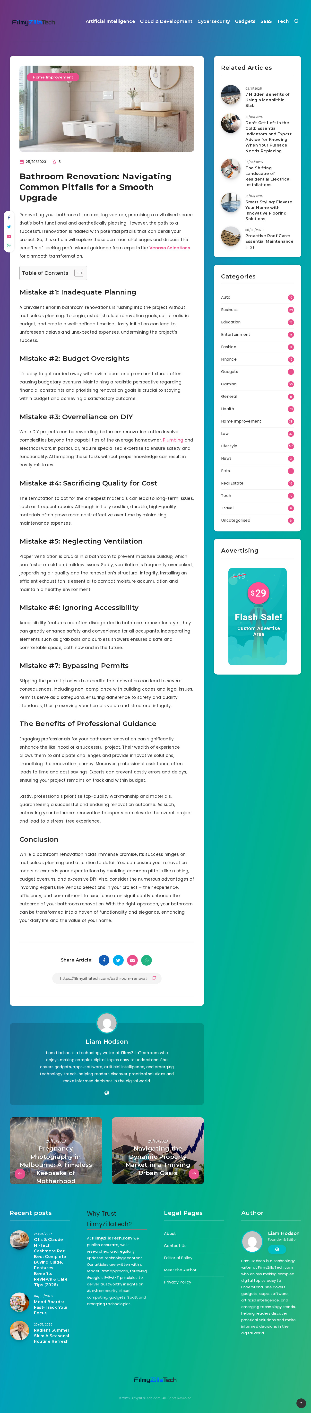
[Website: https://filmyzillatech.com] (106, 1093)
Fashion (228, 347)
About (170, 1233)
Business (229, 309)
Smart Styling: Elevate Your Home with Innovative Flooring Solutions (268, 210)
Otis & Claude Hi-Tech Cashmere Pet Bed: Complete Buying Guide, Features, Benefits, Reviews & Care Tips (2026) (51, 1262)
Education (231, 322)
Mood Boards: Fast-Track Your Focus (51, 1307)
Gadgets (245, 21)
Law (225, 433)
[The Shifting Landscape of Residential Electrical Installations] (231, 168)
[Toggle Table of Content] (76, 273)
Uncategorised (235, 520)
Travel (227, 508)
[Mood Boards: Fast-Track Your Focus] (19, 1302)
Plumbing (173, 440)
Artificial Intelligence (110, 21)
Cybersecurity (214, 21)
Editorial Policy (178, 1258)
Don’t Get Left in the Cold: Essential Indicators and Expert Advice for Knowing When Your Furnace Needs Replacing (268, 137)
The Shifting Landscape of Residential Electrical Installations (268, 176)
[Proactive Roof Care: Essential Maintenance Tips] (231, 236)
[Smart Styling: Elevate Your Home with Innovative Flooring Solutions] (231, 202)
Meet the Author (180, 1270)
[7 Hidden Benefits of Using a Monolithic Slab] (231, 94)
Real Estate (232, 483)
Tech (283, 21)
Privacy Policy (177, 1282)
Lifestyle (229, 446)
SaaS (266, 21)
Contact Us (175, 1245)
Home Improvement (53, 77)
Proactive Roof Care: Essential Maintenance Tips (269, 241)
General (229, 396)
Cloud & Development (166, 21)
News (226, 458)
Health (227, 409)
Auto (225, 297)
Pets (225, 471)
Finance (229, 359)
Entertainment (235, 334)
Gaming (229, 384)
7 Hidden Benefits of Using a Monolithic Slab (267, 100)
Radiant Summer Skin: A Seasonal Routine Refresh (51, 1336)
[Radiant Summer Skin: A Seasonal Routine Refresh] (19, 1330)
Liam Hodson (107, 1041)
